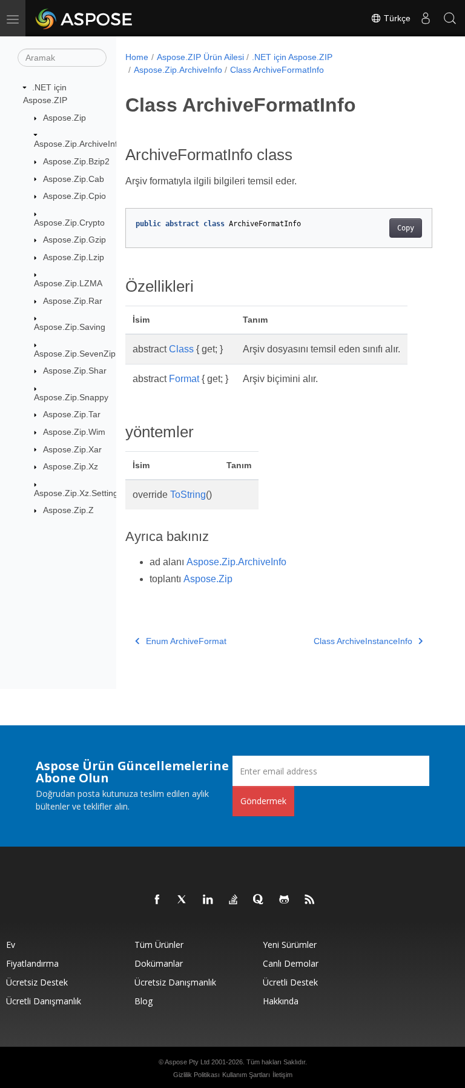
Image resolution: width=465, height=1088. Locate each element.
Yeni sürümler (290, 944)
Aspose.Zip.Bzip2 (76, 161)
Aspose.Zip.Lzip (73, 257)
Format (184, 379)
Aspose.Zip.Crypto (69, 222)
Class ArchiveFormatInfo (277, 70)
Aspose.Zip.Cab (73, 179)
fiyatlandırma (32, 963)
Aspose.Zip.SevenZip (75, 353)
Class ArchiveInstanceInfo (363, 641)
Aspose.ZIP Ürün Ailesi (200, 57)
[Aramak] (450, 18)
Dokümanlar (158, 963)
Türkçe (396, 18)
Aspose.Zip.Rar (72, 301)
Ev (10, 944)
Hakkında (280, 1001)
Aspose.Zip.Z (68, 510)
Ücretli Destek (290, 982)
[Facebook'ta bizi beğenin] (157, 900)
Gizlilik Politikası (196, 1074)
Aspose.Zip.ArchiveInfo (78, 144)
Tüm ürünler (158, 944)
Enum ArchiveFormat (186, 641)
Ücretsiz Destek (37, 982)
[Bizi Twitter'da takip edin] (183, 900)
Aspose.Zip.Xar (72, 449)
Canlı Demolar (290, 963)
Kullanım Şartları (246, 1074)
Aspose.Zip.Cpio (74, 196)
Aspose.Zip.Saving (69, 327)
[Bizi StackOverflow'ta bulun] (234, 900)
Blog (143, 1001)
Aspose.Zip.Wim (74, 432)
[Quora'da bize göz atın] (259, 900)
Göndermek (263, 801)
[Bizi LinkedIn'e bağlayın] (208, 900)
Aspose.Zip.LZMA (68, 283)
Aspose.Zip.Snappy (71, 397)
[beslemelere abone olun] (310, 900)
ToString (188, 494)
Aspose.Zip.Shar (75, 370)
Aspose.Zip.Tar (72, 414)
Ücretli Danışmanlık (43, 1001)
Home (136, 57)
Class (181, 349)
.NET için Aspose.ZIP (292, 57)
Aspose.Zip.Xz (70, 466)
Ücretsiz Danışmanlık (175, 982)
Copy (405, 228)
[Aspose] (84, 18)
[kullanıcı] (426, 18)
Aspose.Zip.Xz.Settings (78, 493)
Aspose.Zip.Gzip (74, 239)
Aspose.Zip (64, 118)
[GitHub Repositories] (284, 900)
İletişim (282, 1074)
